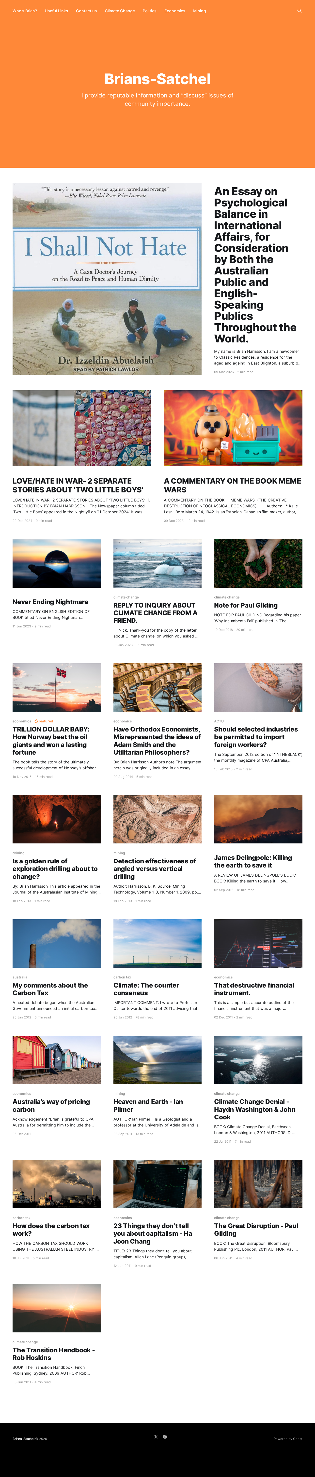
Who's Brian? (25, 10)
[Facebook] (165, 1437)
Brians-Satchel (23, 1439)
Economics (174, 10)
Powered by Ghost (288, 1439)
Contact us (86, 10)
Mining (199, 10)
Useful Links (56, 10)
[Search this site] (299, 11)
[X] (156, 1437)
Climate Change (120, 10)
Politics (150, 10)
